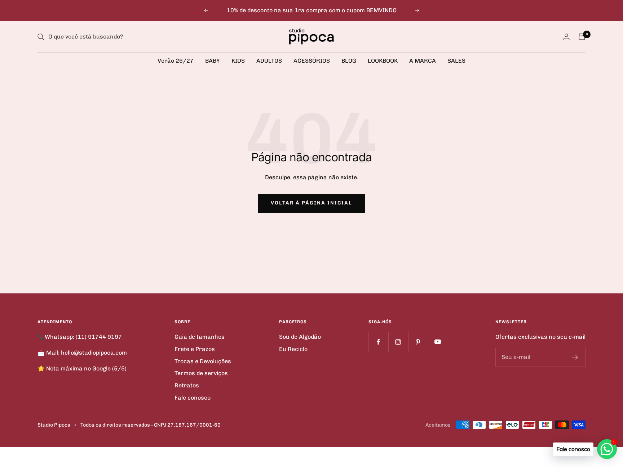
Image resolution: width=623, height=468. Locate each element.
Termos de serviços (201, 373)
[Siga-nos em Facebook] (378, 342)
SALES (456, 60)
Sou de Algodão (300, 336)
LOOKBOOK (383, 60)
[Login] (566, 36)
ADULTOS (269, 60)
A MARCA (422, 60)
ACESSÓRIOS (311, 60)
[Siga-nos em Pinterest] (418, 342)
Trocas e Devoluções (202, 361)
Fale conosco (192, 397)
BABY (212, 60)
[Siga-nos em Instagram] (398, 342)
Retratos (186, 385)
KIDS (238, 60)
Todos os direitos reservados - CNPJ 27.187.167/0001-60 (150, 425)
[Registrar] (575, 357)
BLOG (348, 60)
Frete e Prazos (194, 349)
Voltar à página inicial (311, 203)
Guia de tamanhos (199, 336)
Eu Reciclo (293, 349)
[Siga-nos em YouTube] (438, 342)
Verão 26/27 (176, 60)
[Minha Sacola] (582, 36)
